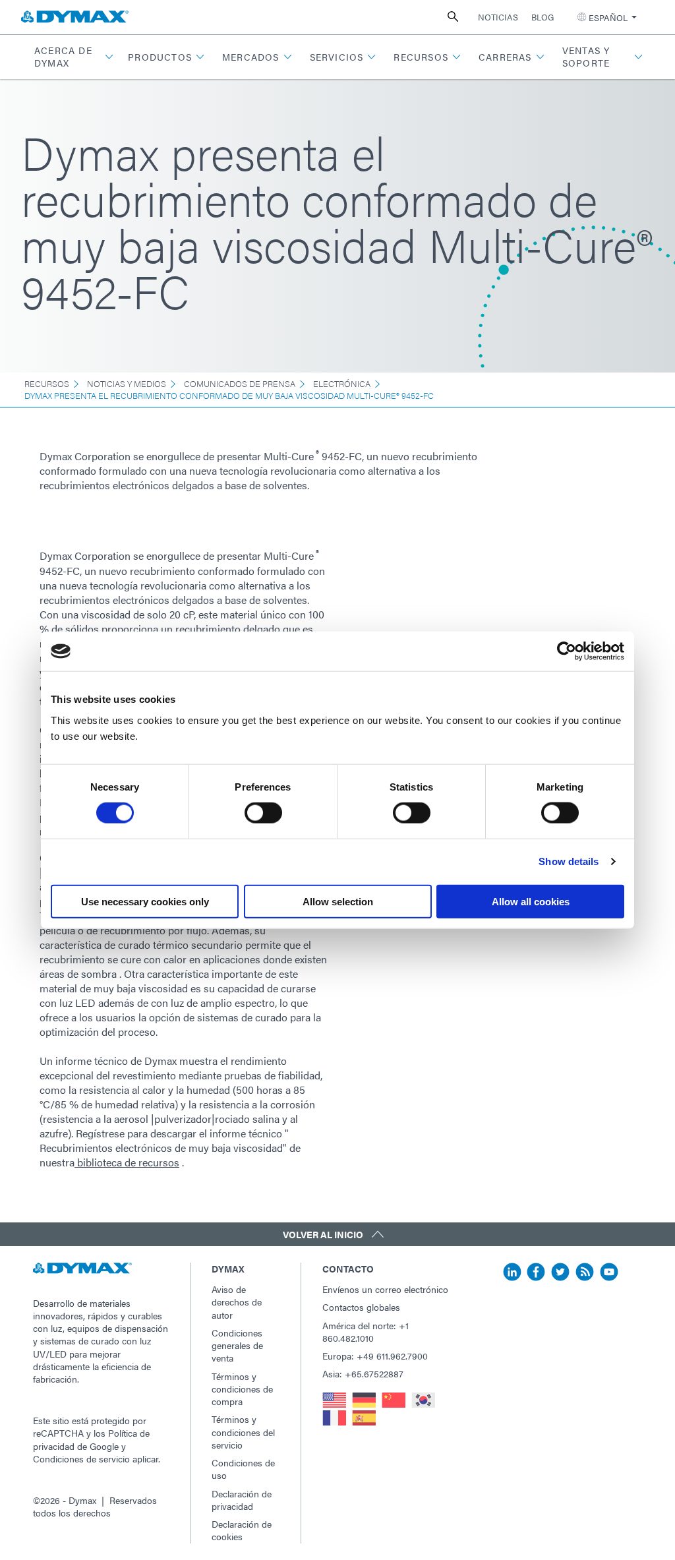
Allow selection (338, 901)
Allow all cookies (531, 901)
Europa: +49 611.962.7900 (375, 1355)
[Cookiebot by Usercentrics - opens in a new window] (566, 651)
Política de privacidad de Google (91, 1439)
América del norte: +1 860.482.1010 (365, 1331)
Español (608, 17)
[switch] (263, 813)
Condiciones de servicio (81, 1458)
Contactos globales (361, 1306)
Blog (542, 17)
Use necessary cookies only (145, 901)
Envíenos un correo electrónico (385, 1289)
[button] (72, 57)
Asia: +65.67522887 (362, 1373)
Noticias (498, 17)
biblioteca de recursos (126, 1162)
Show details (569, 861)
